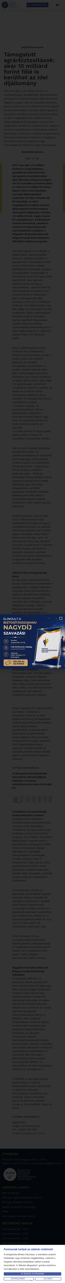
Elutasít (48, 1279)
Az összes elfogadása (32, 1274)
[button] (61, 618)
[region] (32, 1264)
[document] (32, 641)
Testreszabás (18, 1279)
